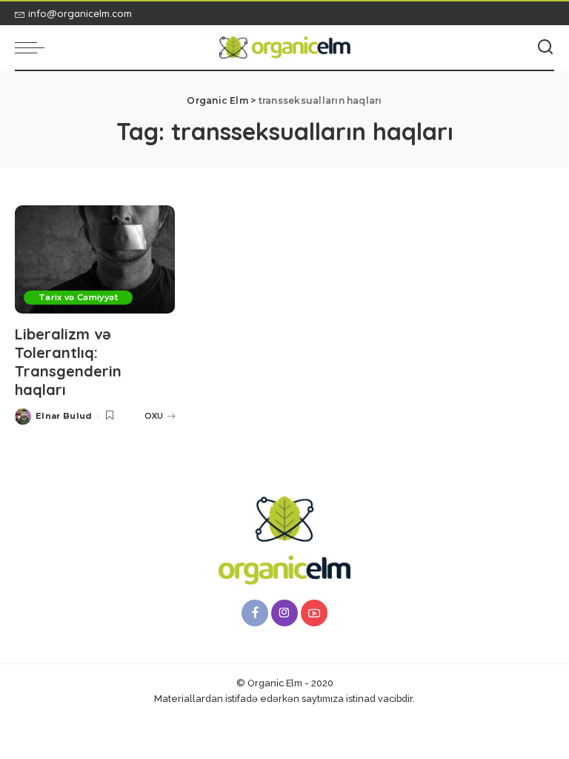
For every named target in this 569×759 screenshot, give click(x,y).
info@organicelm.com (80, 13)
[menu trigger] (33, 47)
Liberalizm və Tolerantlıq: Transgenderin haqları (68, 362)
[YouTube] (314, 613)
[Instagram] (284, 613)
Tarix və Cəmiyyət (78, 297)
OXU (153, 416)
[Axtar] (545, 47)
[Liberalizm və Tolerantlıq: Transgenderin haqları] (95, 259)
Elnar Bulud (64, 416)
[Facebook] (255, 613)
